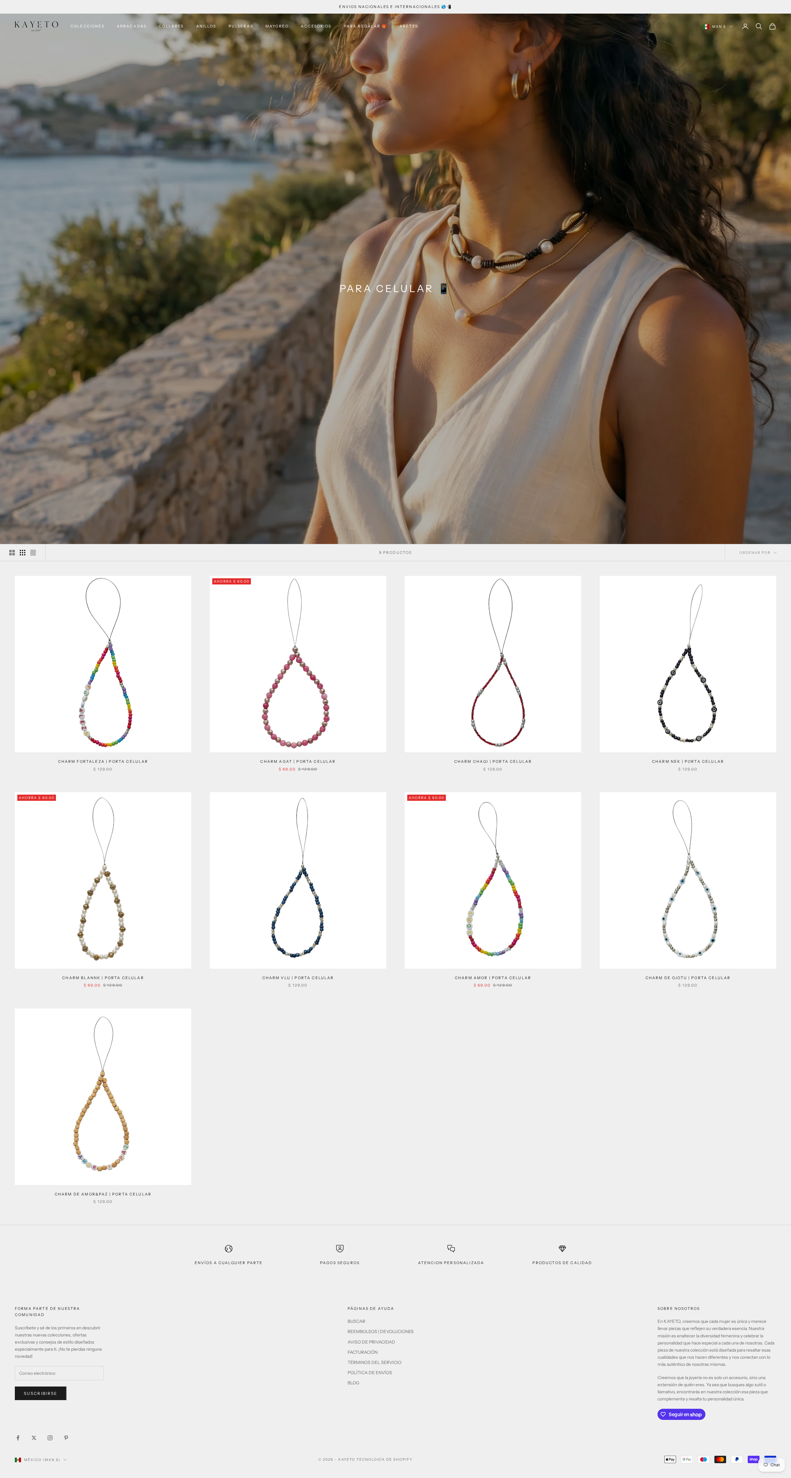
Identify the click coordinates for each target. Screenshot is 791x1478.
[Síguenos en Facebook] (18, 1438)
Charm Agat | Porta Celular (298, 761)
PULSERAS (241, 26)
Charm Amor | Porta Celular (493, 977)
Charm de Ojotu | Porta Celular (688, 977)
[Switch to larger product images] (12, 552)
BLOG (353, 1383)
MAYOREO (277, 26)
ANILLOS (206, 26)
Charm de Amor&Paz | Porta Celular (103, 1194)
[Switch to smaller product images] (22, 552)
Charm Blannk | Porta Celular (103, 977)
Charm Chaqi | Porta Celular (493, 761)
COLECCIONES (87, 26)
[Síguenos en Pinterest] (66, 1438)
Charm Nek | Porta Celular (688, 761)
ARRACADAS (131, 26)
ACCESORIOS (316, 26)
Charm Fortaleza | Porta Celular (103, 761)
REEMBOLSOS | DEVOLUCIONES (381, 1331)
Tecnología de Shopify (384, 1459)
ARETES (409, 26)
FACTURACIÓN (363, 1352)
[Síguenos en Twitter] (34, 1438)
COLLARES (171, 26)
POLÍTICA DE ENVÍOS (370, 1372)
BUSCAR (356, 1321)
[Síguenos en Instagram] (50, 1438)
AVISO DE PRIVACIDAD (371, 1342)
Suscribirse (40, 1393)
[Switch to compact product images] (33, 552)
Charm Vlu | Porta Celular (298, 977)
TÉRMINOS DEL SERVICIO (374, 1362)
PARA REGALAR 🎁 (365, 26)
